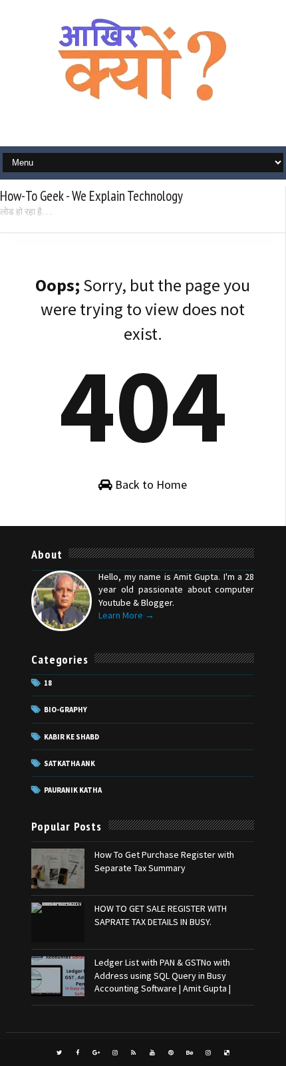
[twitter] (59, 1052)
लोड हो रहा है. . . (26, 211)
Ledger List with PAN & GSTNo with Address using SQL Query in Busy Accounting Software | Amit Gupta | (162, 975)
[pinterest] (171, 1052)
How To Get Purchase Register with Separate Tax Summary (164, 861)
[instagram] (115, 1052)
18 (48, 683)
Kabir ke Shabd (71, 736)
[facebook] (77, 1052)
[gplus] (96, 1052)
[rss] (133, 1052)
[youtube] (152, 1052)
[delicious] (226, 1052)
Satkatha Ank (69, 763)
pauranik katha (73, 790)
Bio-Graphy (65, 709)
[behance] (189, 1052)
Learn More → (126, 615)
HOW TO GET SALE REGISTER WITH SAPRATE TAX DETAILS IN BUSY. (160, 915)
